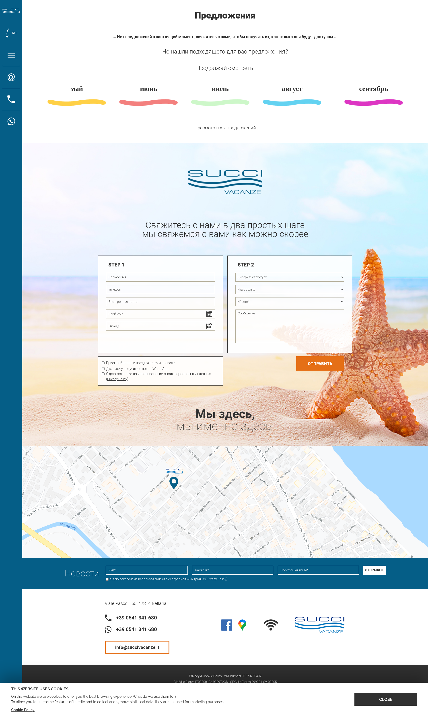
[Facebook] (226, 625)
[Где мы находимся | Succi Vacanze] (242, 625)
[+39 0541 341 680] (11, 121)
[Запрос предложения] (11, 77)
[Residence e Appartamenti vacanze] (11, 11)
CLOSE (385, 699)
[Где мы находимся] (225, 502)
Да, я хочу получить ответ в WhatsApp (137, 369)
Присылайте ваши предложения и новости (140, 363)
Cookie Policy (23, 710)
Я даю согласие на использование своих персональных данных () (168, 579)
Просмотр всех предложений (225, 127)
